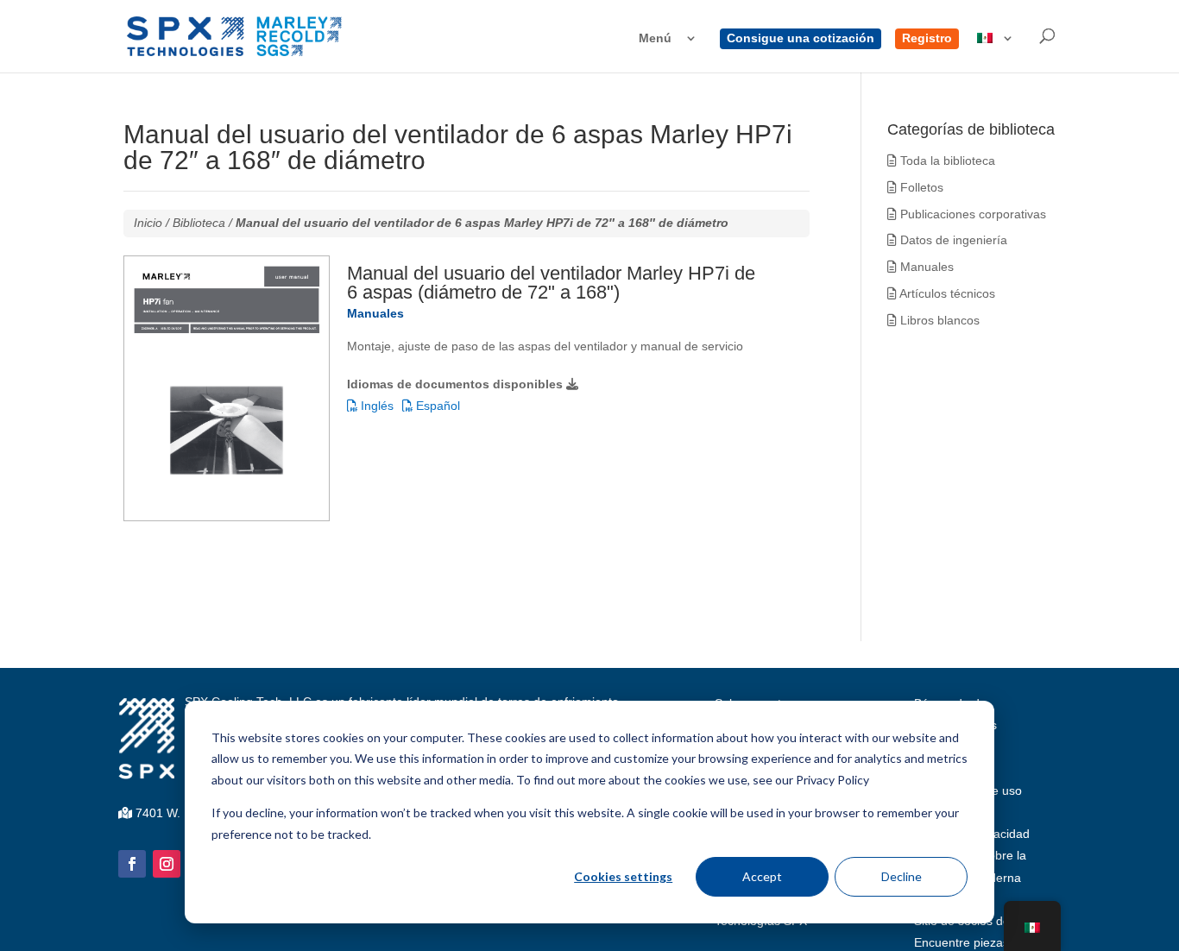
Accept (762, 876)
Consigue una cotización (800, 38)
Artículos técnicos (946, 293)
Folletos (920, 187)
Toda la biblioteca (946, 160)
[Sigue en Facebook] (132, 864)
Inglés (375, 406)
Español (436, 406)
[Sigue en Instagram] (166, 864)
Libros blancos (938, 320)
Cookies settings (623, 876)
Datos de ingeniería (952, 240)
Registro (927, 38)
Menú (655, 38)
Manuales (925, 267)
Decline (901, 876)
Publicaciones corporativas (971, 214)
